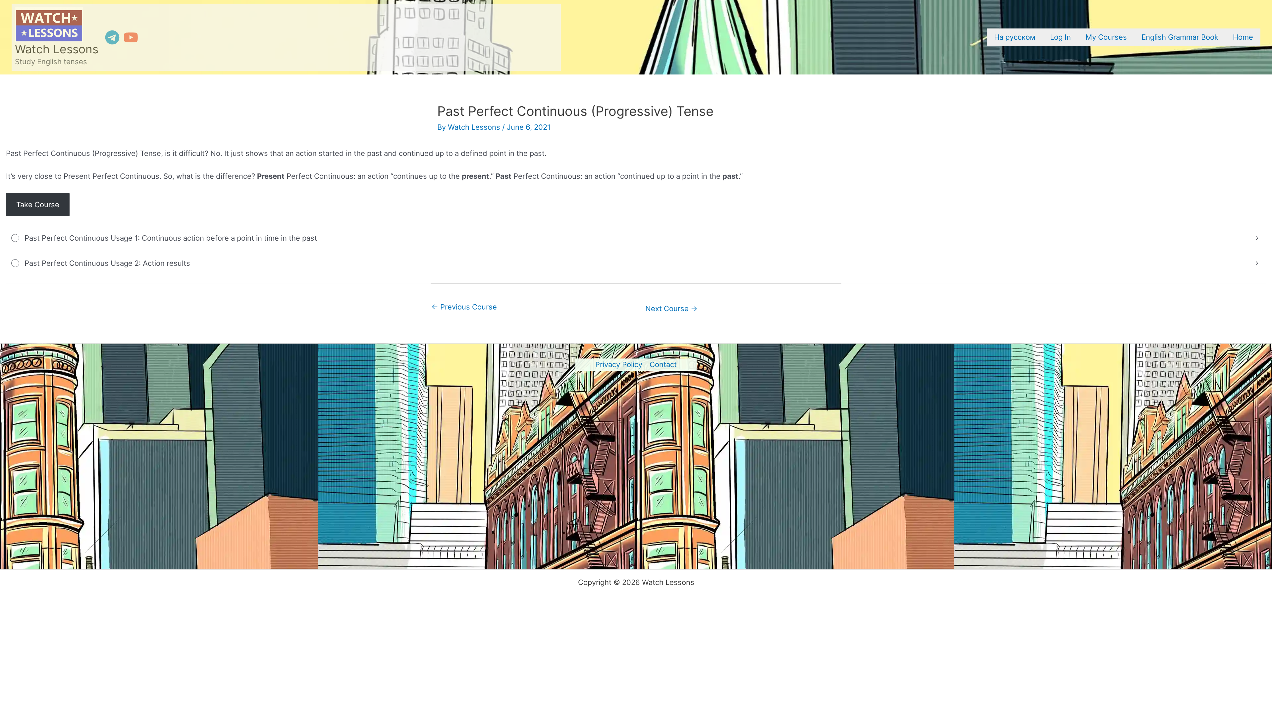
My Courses (1106, 37)
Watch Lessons (56, 49)
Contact (663, 364)
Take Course (37, 204)
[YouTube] (131, 37)
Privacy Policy (618, 364)
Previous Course (464, 307)
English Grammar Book (1179, 37)
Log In (1060, 37)
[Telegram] (112, 37)
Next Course (671, 308)
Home (1243, 37)
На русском (1014, 37)
